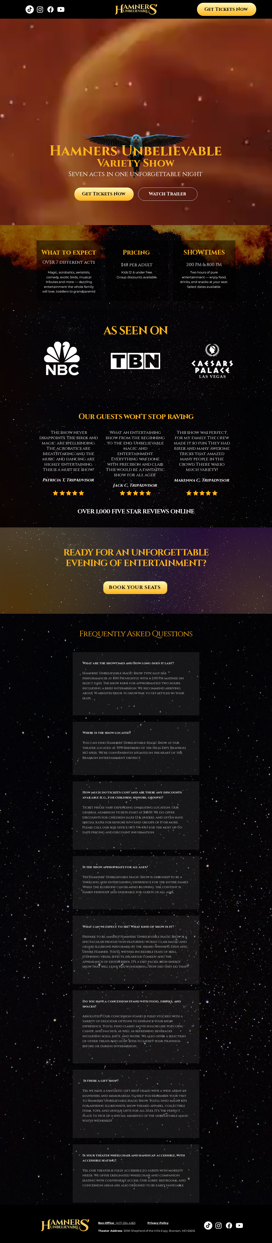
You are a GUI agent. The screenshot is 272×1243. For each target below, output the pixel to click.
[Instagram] (40, 9)
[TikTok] (30, 9)
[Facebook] (50, 9)
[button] (167, 194)
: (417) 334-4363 (116, 1223)
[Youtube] (61, 9)
